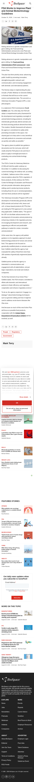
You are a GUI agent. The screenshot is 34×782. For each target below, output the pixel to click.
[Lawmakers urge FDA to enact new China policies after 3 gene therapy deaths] (28, 434)
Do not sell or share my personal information (17, 409)
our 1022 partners (14, 372)
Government (7, 336)
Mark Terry (24, 17)
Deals (4, 447)
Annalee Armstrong (6, 553)
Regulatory (16, 332)
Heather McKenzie (6, 425)
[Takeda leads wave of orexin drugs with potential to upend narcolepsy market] (28, 536)
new (28, 65)
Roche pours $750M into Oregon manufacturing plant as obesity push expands (12, 615)
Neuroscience (6, 532)
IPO (3, 625)
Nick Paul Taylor (6, 467)
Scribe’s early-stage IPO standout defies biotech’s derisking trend (10, 630)
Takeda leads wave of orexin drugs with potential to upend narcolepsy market (12, 536)
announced (21, 65)
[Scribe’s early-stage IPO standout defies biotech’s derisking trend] (28, 627)
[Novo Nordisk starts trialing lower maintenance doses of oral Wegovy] (28, 463)
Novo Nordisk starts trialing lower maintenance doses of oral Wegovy (12, 464)
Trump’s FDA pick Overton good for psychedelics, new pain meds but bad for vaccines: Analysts (11, 523)
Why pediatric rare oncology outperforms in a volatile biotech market (11, 510)
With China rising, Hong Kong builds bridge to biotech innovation (10, 549)
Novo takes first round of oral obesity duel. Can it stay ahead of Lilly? (12, 562)
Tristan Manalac (6, 566)
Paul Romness (5, 514)
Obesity (4, 558)
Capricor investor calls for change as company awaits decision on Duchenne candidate (12, 421)
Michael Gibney (6, 453)
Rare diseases (7, 640)
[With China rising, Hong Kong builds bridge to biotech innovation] (28, 549)
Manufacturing (7, 611)
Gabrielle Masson (6, 438)
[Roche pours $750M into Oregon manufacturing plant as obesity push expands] (28, 613)
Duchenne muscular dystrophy (9, 416)
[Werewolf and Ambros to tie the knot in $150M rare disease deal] (28, 451)
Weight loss (6, 460)
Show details (24, 397)
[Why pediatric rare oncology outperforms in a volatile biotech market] (28, 509)
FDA (3, 519)
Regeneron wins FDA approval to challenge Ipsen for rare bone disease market (12, 644)
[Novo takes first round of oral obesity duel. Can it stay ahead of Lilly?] (28, 562)
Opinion (4, 506)
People (5, 332)
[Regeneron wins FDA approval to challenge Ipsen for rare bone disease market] (28, 642)
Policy (4, 430)
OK (17, 403)
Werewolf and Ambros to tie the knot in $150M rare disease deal (11, 450)
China (3, 545)
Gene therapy (6, 654)
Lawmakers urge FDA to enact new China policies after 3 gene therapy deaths (12, 434)
